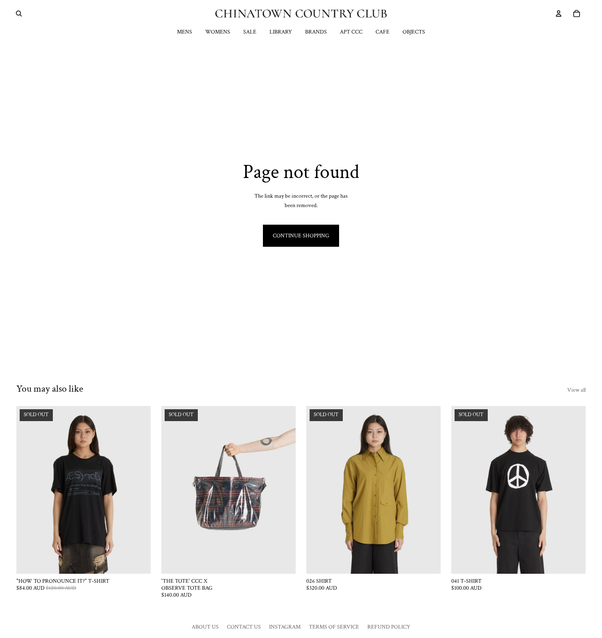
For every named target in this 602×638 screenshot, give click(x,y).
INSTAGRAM (285, 627)
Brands (316, 32)
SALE (249, 32)
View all (576, 390)
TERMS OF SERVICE (334, 627)
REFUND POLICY (388, 627)
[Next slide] (138, 490)
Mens (184, 32)
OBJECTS (414, 32)
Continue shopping (301, 235)
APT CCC (351, 32)
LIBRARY (280, 32)
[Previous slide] (28, 490)
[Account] (559, 14)
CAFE (382, 32)
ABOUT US (205, 627)
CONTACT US (244, 627)
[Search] (19, 14)
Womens (217, 32)
